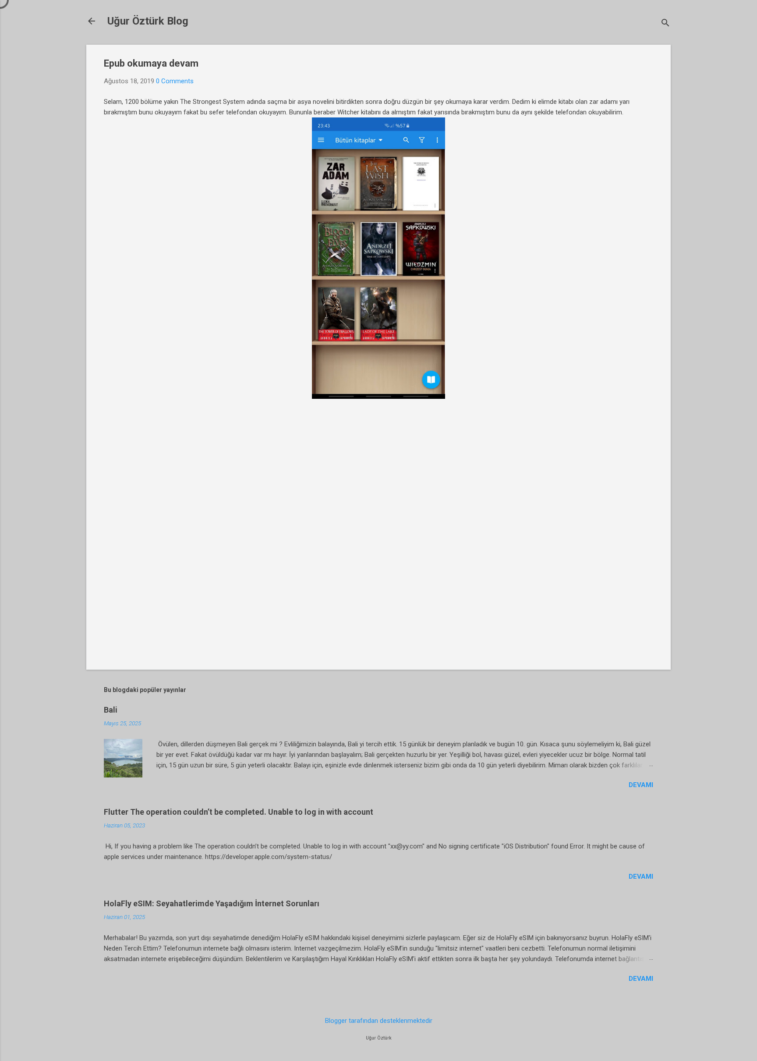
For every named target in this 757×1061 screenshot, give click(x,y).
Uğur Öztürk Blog (147, 21)
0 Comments (175, 81)
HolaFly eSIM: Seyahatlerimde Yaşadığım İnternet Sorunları (211, 903)
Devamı (641, 785)
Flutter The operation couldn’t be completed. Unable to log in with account (238, 811)
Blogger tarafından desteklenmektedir (378, 1021)
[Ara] (665, 24)
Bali (110, 709)
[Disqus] (378, 536)
